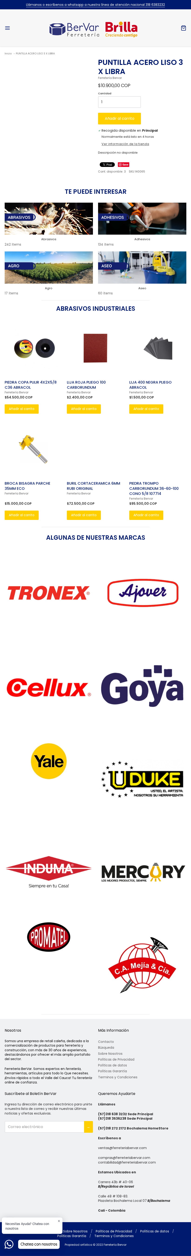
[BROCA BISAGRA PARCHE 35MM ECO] (33, 449)
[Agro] (49, 267)
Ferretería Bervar (110, 78)
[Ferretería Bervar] (95, 28)
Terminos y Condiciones (117, 1077)
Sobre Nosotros (110, 1053)
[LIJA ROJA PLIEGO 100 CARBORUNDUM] (95, 348)
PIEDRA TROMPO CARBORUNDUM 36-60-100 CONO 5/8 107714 (154, 488)
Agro (48, 288)
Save (125, 164)
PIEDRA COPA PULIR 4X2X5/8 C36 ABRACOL (31, 385)
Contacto (106, 1041)
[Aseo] (142, 267)
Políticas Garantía (112, 1071)
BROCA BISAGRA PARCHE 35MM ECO (27, 486)
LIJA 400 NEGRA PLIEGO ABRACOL (150, 385)
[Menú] (23, 28)
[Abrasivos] (49, 219)
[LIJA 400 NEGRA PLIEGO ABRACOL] (157, 348)
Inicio (8, 53)
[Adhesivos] (142, 219)
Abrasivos (48, 239)
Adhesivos (142, 239)
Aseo (142, 288)
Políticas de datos (112, 1065)
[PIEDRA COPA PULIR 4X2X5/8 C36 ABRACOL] (33, 348)
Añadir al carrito (119, 118)
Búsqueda (106, 1047)
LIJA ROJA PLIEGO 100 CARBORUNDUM (86, 385)
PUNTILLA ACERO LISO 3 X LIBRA (35, 53)
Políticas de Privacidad (116, 1059)
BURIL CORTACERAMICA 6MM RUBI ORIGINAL (93, 486)
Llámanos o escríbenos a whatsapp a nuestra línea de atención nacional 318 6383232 (95, 4)
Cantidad (104, 93)
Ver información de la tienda (125, 144)
